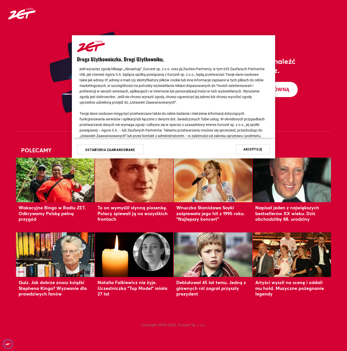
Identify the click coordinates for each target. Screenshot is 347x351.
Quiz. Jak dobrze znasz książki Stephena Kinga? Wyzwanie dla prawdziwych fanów (53, 288)
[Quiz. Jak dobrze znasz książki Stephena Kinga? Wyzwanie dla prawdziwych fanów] (55, 254)
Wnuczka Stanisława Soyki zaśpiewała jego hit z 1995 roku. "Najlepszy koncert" (210, 213)
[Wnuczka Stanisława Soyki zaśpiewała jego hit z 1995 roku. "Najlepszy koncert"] (213, 180)
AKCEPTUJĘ (252, 149)
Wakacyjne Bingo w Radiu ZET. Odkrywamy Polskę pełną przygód (52, 213)
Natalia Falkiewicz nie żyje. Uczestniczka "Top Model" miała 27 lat (132, 288)
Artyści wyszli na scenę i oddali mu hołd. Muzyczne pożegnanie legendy (289, 288)
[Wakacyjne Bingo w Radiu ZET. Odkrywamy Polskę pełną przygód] (55, 180)
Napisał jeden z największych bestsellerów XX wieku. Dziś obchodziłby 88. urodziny (287, 213)
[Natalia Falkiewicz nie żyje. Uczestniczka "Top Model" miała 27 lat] (134, 254)
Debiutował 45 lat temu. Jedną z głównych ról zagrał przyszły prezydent (211, 288)
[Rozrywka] (22, 18)
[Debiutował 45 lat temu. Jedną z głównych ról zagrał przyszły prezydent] (213, 254)
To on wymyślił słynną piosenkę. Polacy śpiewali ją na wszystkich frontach (133, 213)
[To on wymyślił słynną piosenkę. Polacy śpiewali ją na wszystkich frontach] (134, 180)
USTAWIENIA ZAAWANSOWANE (110, 150)
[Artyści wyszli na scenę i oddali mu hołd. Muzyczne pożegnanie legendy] (292, 254)
